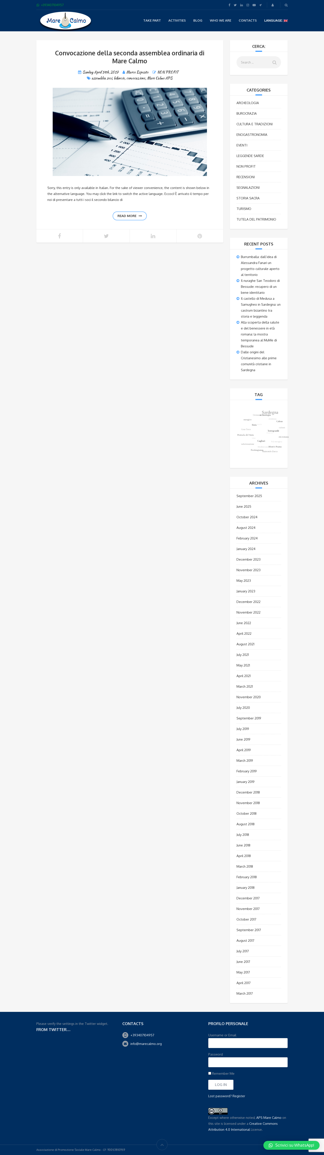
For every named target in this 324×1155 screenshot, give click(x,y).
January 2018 (245, 887)
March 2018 (244, 866)
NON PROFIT (167, 72)
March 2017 (244, 993)
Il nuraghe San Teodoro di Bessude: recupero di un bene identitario (260, 287)
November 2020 (248, 697)
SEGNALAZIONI (248, 187)
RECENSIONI (245, 177)
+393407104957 (142, 1035)
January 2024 (245, 549)
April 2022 (243, 633)
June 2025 (243, 506)
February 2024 (247, 538)
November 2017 (248, 909)
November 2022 (248, 612)
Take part (152, 20)
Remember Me (223, 1073)
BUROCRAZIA (246, 113)
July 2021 (242, 655)
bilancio (119, 78)
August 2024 (245, 528)
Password (215, 1054)
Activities (177, 20)
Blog (197, 20)
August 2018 (245, 824)
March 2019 (244, 760)
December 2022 (248, 602)
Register (239, 1096)
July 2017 (242, 951)
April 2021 (243, 676)
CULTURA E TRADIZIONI (254, 124)
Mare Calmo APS (160, 78)
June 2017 (243, 962)
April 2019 (243, 750)
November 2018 (248, 803)
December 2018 (248, 792)
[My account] (273, 5)
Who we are (220, 20)
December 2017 (248, 898)
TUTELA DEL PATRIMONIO (256, 219)
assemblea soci (102, 78)
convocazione (135, 78)
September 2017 (248, 930)
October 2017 (246, 919)
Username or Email (222, 1035)
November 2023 (248, 570)
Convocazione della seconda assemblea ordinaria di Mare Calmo (129, 57)
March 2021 (244, 686)
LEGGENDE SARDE (250, 156)
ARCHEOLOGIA (247, 103)
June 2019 (243, 739)
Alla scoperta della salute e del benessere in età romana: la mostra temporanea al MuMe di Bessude (260, 334)
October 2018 (246, 813)
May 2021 (243, 665)
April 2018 (243, 856)
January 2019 (245, 782)
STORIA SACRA (248, 198)
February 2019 (246, 771)
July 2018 (242, 835)
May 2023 (243, 580)
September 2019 (248, 718)
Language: (274, 20)
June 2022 (243, 623)
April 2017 (243, 983)
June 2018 (243, 845)
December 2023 (248, 559)
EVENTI (241, 145)
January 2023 (245, 591)
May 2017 (243, 972)
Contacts (248, 20)
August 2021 (245, 644)
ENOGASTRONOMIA (251, 135)
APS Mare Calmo (268, 1118)
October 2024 (246, 517)
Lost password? (220, 1096)
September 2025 (249, 496)
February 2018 (246, 877)
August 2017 (245, 940)
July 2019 (242, 729)
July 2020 (243, 708)
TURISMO (243, 209)
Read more (126, 216)
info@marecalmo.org (146, 1044)
